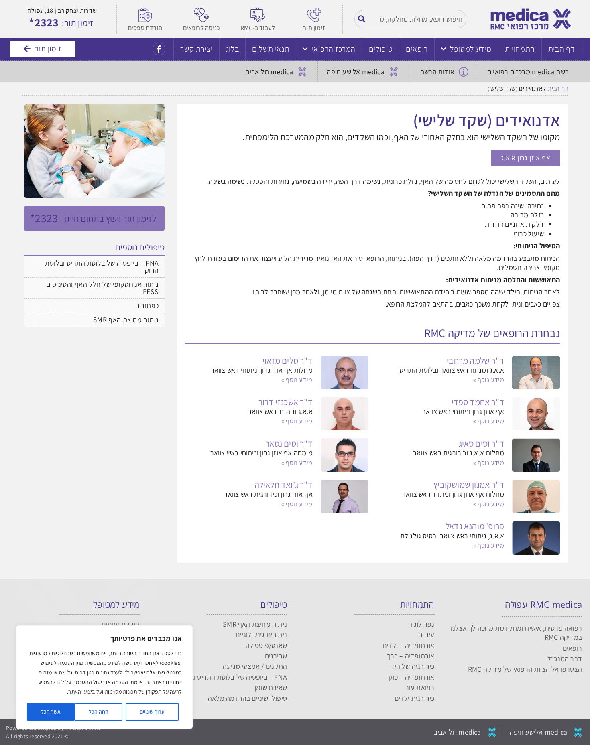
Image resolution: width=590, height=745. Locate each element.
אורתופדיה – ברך (411, 655)
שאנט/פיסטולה (266, 645)
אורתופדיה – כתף (410, 677)
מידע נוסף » (488, 380)
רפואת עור (420, 687)
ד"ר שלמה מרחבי (475, 360)
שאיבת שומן (270, 687)
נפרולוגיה (421, 624)
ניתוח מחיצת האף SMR (126, 319)
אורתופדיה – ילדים (408, 645)
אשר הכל (51, 711)
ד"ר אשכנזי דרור (285, 402)
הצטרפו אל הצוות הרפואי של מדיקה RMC (525, 669)
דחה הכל (98, 711)
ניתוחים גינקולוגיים (261, 634)
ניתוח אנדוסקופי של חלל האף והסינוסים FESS (102, 288)
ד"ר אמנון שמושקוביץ (468, 484)
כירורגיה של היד (413, 666)
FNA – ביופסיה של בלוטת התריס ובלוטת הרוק (102, 266)
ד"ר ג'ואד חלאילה (283, 484)
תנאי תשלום (270, 49)
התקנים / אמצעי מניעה (255, 666)
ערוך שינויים (152, 711)
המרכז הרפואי (334, 49)
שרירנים (276, 655)
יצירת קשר (196, 49)
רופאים (417, 49)
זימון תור (314, 28)
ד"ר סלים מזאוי (287, 360)
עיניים (426, 634)
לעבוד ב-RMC (257, 28)
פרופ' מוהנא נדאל (475, 526)
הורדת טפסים (145, 28)
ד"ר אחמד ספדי (478, 402)
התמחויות (520, 49)
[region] (104, 677)
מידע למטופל (471, 49)
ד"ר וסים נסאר (289, 443)
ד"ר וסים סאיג (482, 443)
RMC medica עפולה (543, 604)
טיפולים (381, 49)
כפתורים (147, 305)
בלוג (232, 49)
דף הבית (561, 49)
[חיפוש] (362, 19)
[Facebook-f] (159, 49)
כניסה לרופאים (201, 28)
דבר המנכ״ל (564, 658)
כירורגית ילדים (415, 698)
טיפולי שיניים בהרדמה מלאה (247, 698)
